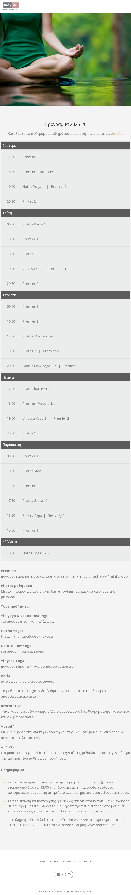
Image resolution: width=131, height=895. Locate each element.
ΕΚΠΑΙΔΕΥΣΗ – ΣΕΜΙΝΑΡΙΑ (62, 861)
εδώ (120, 133)
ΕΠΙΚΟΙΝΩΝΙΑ (84, 861)
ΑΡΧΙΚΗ (43, 861)
